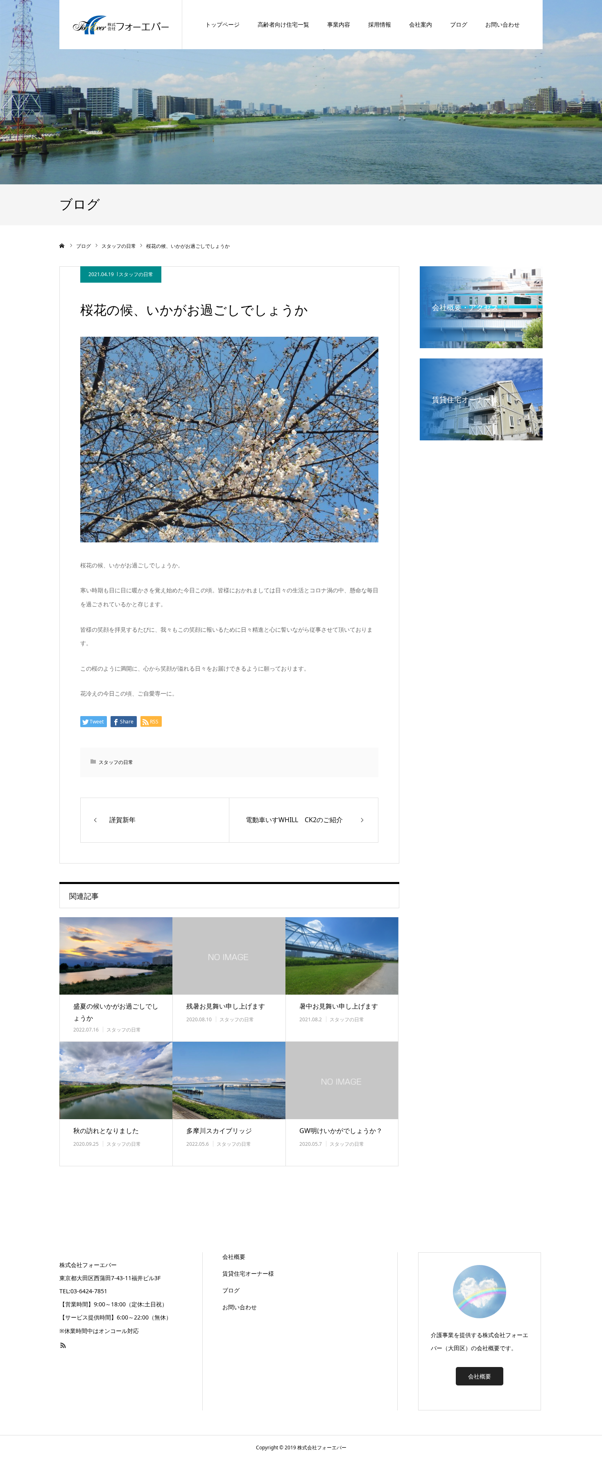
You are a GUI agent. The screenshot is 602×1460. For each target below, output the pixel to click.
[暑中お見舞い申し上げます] (341, 956)
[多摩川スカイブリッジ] (228, 1080)
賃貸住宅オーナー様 (248, 1273)
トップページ (222, 24)
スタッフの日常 (136, 274)
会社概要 (233, 1256)
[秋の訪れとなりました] (115, 1080)
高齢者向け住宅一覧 (283, 24)
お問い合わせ (502, 24)
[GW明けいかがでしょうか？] (341, 1080)
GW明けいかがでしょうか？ (340, 1130)
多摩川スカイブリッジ (219, 1130)
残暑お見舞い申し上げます (225, 1006)
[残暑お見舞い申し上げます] (228, 956)
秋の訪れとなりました (106, 1130)
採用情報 (379, 24)
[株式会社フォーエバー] (121, 24)
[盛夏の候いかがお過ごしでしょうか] (115, 956)
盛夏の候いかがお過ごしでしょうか (115, 1012)
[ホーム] (62, 245)
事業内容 (338, 24)
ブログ (458, 24)
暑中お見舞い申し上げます (338, 1006)
